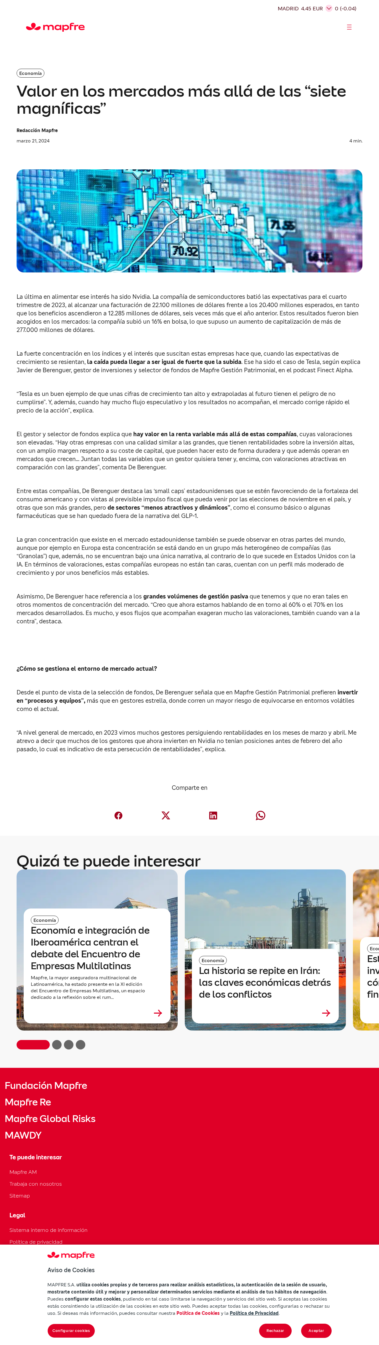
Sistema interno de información (48, 1230)
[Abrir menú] (349, 27)
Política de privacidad (35, 1241)
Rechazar (275, 1330)
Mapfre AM (23, 1172)
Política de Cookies (198, 1313)
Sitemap (19, 1195)
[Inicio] (28, 27)
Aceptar (316, 1330)
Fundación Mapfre (46, 1086)
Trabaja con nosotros (35, 1183)
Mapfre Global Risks (50, 1119)
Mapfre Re (28, 1102)
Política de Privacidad (254, 1313)
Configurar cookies (71, 1330)
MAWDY (23, 1135)
